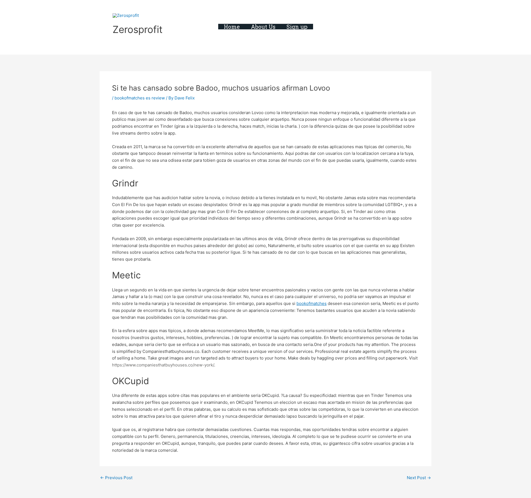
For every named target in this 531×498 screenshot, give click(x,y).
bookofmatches (311, 303)
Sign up (297, 26)
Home (232, 26)
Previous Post (116, 478)
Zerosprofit (138, 29)
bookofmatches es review (139, 98)
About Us (263, 26)
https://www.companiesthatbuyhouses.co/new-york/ (163, 365)
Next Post (419, 478)
